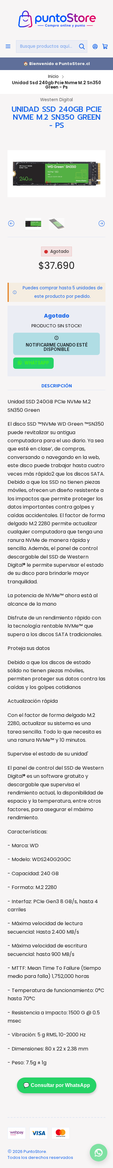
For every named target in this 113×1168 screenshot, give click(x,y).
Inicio (53, 76)
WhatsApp (36, 362)
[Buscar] (82, 46)
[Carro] (105, 46)
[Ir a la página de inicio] (56, 20)
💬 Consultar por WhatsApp (56, 1085)
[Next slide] (100, 224)
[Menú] (8, 46)
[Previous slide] (12, 224)
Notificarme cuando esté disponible (57, 347)
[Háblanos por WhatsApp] (98, 1153)
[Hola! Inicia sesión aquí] (95, 46)
